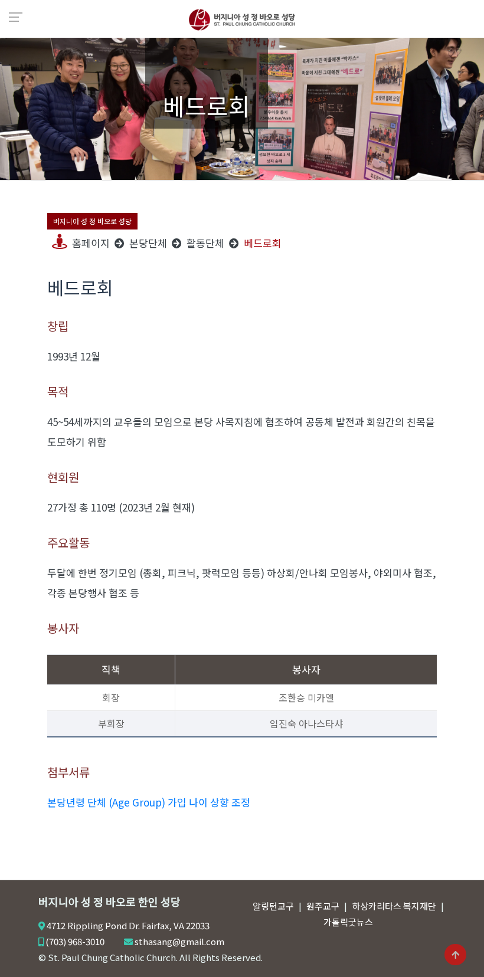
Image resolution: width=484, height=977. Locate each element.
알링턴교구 (273, 906)
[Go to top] (455, 955)
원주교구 (322, 906)
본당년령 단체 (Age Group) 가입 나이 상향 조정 (148, 802)
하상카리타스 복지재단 (394, 906)
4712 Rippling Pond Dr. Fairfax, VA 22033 (128, 925)
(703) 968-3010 (74, 941)
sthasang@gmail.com (179, 941)
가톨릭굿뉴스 (348, 922)
